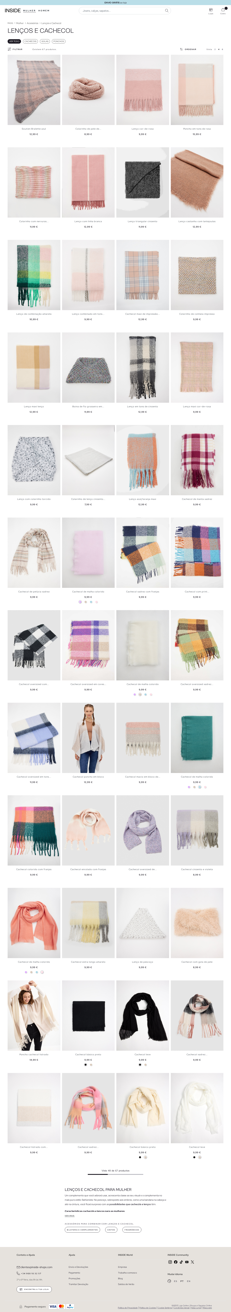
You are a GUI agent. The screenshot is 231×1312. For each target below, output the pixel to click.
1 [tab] (11, 57)
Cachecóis (30, 41)
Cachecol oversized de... (143, 869)
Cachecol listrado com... (34, 1147)
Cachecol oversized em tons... (34, 776)
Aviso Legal (196, 1308)
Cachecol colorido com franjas (34, 869)
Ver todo (14, 41)
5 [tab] (18, 57)
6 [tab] (182, 57)
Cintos (111, 1230)
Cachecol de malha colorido (88, 591)
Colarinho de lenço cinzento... (88, 499)
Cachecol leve (143, 1054)
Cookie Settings (165, 1308)
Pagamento (74, 1272)
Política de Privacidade (128, 1308)
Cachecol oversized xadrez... (197, 684)
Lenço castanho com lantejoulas (197, 221)
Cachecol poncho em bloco (88, 776)
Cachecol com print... (197, 591)
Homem (44, 10)
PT (182, 1281)
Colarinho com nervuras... (34, 221)
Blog (120, 1278)
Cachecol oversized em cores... (88, 684)
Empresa (122, 1267)
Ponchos (58, 41)
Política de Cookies (147, 1308)
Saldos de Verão (126, 1284)
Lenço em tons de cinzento (142, 406)
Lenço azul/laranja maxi (142, 499)
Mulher (29, 10)
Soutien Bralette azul (34, 128)
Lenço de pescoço (142, 961)
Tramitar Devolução (78, 1284)
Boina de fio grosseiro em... (88, 406)
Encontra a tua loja (36, 1289)
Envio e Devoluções (78, 1267)
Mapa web (207, 1308)
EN (189, 1281)
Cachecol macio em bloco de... (142, 776)
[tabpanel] (34, 90)
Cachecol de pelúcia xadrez (34, 591)
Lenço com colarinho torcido (34, 499)
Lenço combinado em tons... (88, 314)
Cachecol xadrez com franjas (142, 591)
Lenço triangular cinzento (142, 221)
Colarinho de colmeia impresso (197, 314)
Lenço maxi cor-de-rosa (197, 406)
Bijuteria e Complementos (82, 1230)
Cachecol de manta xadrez (197, 499)
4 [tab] (16, 57)
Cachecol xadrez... (197, 1054)
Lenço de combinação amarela (34, 314)
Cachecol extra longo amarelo (88, 961)
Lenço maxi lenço (34, 406)
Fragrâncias (132, 1230)
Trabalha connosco (127, 1272)
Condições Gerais (181, 1308)
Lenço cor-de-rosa (143, 128)
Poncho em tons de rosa (197, 128)
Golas (44, 41)
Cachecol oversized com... (34, 684)
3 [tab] (14, 57)
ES (176, 1281)
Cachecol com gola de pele (197, 961)
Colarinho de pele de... (88, 128)
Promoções (74, 1278)
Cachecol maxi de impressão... (142, 314)
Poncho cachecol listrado (34, 1054)
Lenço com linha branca (88, 221)
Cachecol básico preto (88, 1054)
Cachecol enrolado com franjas (88, 869)
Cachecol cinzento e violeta (197, 869)
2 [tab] (13, 57)
